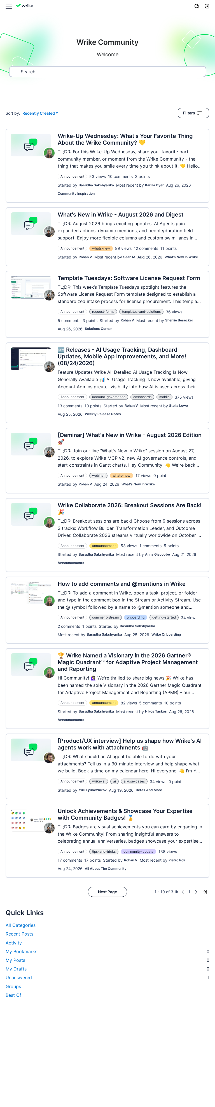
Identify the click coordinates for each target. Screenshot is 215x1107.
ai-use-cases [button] (134, 781)
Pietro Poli (177, 860)
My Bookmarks (107, 951)
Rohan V (85, 257)
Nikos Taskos (156, 711)
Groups (13, 986)
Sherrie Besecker (179, 320)
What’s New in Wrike (181, 257)
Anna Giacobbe (157, 554)
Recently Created (38, 113)
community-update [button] (138, 851)
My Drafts (107, 969)
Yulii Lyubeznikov (93, 790)
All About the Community (106, 868)
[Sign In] (207, 6)
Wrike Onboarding (166, 634)
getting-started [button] (164, 617)
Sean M (129, 257)
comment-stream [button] (105, 617)
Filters (189, 113)
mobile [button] (164, 397)
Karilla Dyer (154, 185)
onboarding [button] (135, 617)
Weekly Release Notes (103, 414)
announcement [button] (104, 546)
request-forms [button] (103, 311)
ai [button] (114, 781)
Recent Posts (19, 934)
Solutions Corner (98, 328)
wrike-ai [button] (98, 781)
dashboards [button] (142, 397)
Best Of (13, 995)
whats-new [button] (101, 248)
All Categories (21, 925)
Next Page (107, 891)
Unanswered (107, 977)
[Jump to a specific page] (204, 891)
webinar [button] (98, 475)
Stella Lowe (178, 405)
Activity (14, 943)
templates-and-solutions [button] (141, 311)
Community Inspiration (76, 193)
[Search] (197, 6)
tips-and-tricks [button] (104, 851)
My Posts (107, 960)
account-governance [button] (108, 397)
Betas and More (149, 790)
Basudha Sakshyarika (96, 185)
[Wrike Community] (25, 6)
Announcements (71, 563)
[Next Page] (195, 891)
